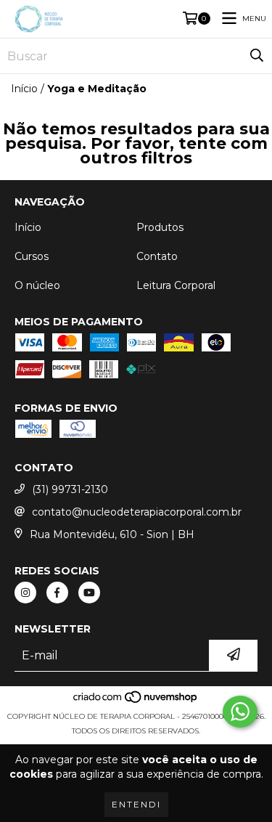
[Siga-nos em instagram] (25, 592)
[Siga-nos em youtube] (89, 592)
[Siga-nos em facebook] (57, 592)
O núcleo (37, 285)
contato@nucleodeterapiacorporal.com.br (137, 511)
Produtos (160, 227)
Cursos (32, 256)
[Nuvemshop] (136, 702)
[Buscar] (256, 56)
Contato (157, 256)
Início (24, 88)
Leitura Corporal (175, 285)
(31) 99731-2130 (70, 489)
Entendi (136, 804)
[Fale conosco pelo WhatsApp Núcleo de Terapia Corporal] (240, 712)
